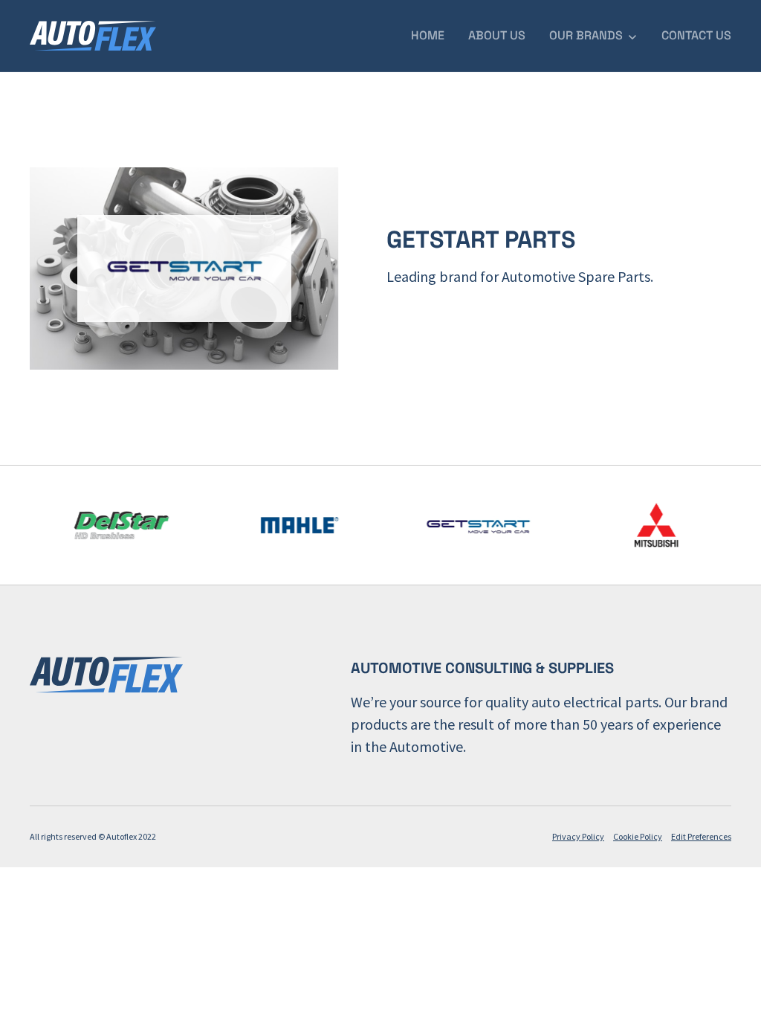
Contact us (696, 35)
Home (427, 35)
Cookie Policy (637, 836)
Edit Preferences (701, 836)
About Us (496, 35)
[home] (93, 36)
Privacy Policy (578, 836)
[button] (593, 36)
